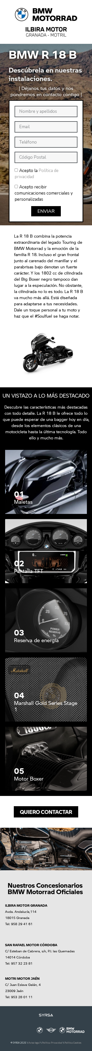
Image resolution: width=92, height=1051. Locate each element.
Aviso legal (34, 1043)
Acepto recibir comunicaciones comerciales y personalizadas (44, 193)
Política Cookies (72, 1043)
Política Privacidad (52, 1043)
